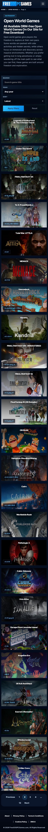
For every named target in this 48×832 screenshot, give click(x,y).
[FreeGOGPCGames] (17, 3)
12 (20, 803)
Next (26, 803)
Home (3, 9)
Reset (34, 108)
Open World (13, 9)
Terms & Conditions (35, 816)
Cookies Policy (21, 822)
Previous (10, 797)
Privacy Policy (18, 816)
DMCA (33, 822)
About (7, 816)
